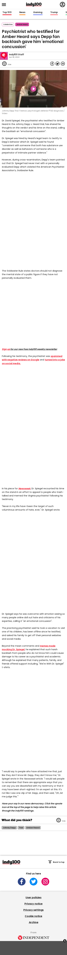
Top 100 (7, 12)
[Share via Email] (63, 64)
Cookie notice (33, 916)
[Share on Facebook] (52, 64)
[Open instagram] (45, 881)
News (22, 12)
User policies (33, 897)
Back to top (59, 862)
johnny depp (9, 827)
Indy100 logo (33, 4)
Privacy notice (33, 903)
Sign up (6, 349)
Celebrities (8, 24)
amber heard (22, 24)
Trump (54, 12)
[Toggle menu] (5, 4)
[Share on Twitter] (57, 64)
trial (21, 827)
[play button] (33, 89)
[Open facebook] (22, 881)
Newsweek (24, 488)
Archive (33, 922)
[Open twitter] (33, 881)
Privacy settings (33, 910)
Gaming (38, 12)
